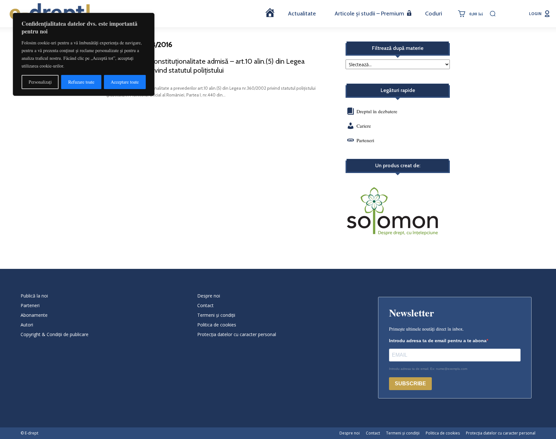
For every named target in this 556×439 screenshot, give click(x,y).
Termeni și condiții (216, 315)
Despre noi (208, 296)
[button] (492, 13)
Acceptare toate (125, 82)
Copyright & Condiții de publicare (54, 334)
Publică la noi (34, 296)
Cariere (364, 126)
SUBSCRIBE (410, 383)
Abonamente (34, 315)
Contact (205, 305)
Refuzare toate (81, 82)
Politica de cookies (216, 325)
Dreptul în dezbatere (376, 111)
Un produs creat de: (397, 165)
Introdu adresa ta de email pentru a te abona (437, 340)
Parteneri (365, 140)
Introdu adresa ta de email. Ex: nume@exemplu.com (428, 368)
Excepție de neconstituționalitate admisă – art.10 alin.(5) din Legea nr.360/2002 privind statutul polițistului (205, 66)
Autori (27, 325)
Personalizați (40, 82)
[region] (83, 54)
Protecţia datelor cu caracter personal (236, 334)
